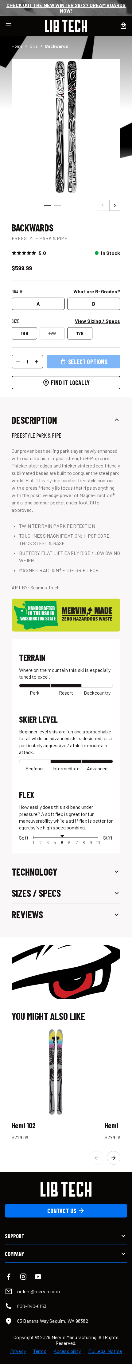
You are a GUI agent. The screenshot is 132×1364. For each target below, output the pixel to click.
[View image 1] (47, 205)
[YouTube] (38, 1276)
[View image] (66, 127)
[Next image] (114, 205)
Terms (39, 1351)
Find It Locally (70, 382)
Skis (34, 46)
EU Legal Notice (105, 1351)
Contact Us (61, 1210)
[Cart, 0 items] (123, 26)
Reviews (27, 914)
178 (79, 333)
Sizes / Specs (36, 893)
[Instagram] (23, 1276)
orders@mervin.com (38, 1291)
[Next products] (113, 1158)
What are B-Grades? (96, 291)
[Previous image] (102, 205)
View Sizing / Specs (97, 321)
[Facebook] (8, 1276)
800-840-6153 (31, 1306)
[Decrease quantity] (18, 362)
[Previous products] (96, 1158)
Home (17, 46)
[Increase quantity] (36, 362)
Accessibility (67, 1351)
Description (34, 420)
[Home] (66, 26)
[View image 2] (57, 205)
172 (52, 333)
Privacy (18, 1351)
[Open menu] (12, 26)
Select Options (87, 361)
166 (24, 333)
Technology (34, 871)
